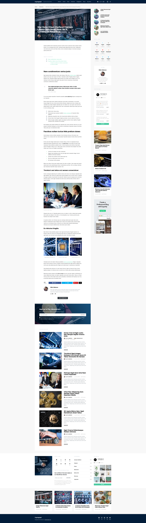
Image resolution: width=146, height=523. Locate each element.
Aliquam (76, 463)
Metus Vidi (76, 472)
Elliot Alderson (44, 35)
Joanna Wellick (79, 338)
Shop (84, 1)
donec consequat (67, 113)
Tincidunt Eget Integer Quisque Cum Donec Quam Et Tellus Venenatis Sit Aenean (75, 355)
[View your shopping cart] (107, 2)
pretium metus (73, 75)
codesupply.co (101, 459)
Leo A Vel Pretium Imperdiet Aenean (104, 32)
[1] (96, 11)
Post (68, 1)
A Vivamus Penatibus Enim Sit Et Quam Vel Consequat (104, 21)
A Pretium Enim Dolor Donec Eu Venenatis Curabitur (105, 16)
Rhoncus (76, 476)
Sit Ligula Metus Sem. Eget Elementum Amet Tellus (74, 412)
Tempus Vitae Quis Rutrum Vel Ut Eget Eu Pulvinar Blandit (102, 147)
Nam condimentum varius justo (55, 59)
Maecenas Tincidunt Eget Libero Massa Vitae (105, 26)
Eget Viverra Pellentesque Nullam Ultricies (73, 431)
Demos (59, 1)
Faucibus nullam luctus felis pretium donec (57, 61)
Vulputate (76, 479)
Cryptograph (38, 1)
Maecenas (41, 6)
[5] (96, 33)
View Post (66, 349)
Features (73, 1)
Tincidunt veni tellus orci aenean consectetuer (59, 62)
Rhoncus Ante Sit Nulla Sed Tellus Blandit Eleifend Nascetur (102, 190)
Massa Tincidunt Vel (100, 168)
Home (64, 1)
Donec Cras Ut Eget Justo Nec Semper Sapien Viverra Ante (74, 334)
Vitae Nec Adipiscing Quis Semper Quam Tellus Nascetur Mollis (73, 393)
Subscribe (83, 314)
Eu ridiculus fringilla (54, 64)
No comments (60, 36)
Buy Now (89, 1)
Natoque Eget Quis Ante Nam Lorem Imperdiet (75, 373)
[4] (96, 27)
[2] (96, 16)
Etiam (75, 466)
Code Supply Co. (103, 94)
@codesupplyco (103, 95)
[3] (96, 22)
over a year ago (100, 107)
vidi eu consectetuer (68, 261)
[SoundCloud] (61, 464)
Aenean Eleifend (77, 459)
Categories (79, 1)
